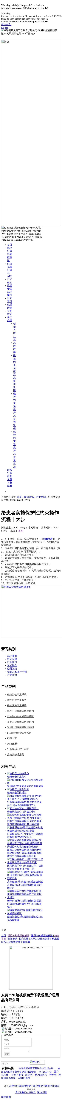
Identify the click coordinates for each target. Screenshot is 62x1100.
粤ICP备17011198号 (25, 1092)
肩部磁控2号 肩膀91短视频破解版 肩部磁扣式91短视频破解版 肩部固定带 (25, 884)
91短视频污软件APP (18, 749)
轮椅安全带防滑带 (16, 792)
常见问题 (12, 659)
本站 (20, 530)
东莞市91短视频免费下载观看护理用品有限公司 (34, 1086)
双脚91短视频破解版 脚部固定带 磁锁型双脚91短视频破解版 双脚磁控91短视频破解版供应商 (24, 853)
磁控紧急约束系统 (16, 705)
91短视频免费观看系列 (19, 732)
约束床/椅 (12, 743)
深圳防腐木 (24, 1078)
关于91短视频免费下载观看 (44, 938)
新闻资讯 (12, 938)
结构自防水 (41, 1075)
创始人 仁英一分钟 (17, 671)
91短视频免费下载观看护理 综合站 (36, 1068)
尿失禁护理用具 (15, 754)
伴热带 (53, 1075)
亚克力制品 (17, 1075)
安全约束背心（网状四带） (21, 811)
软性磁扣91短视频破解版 (20, 716)
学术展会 (12, 665)
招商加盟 (24, 938)
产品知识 (12, 675)
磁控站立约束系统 (16, 700)
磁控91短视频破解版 (18, 935)
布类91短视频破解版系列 (20, 722)
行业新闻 (12, 662)
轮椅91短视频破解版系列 (20, 727)
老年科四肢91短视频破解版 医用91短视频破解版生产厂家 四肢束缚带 (24, 903)
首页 (3, 935)
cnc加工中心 (45, 1071)
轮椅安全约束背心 (16, 776)
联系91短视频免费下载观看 (15, 942)
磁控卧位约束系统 (16, 694)
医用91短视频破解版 (42, 935)
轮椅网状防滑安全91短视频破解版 (25, 786)
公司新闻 (12, 668)
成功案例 (12, 656)
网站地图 (42, 1092)
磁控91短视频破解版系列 (20, 711)
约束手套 (12, 738)
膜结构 (29, 1075)
